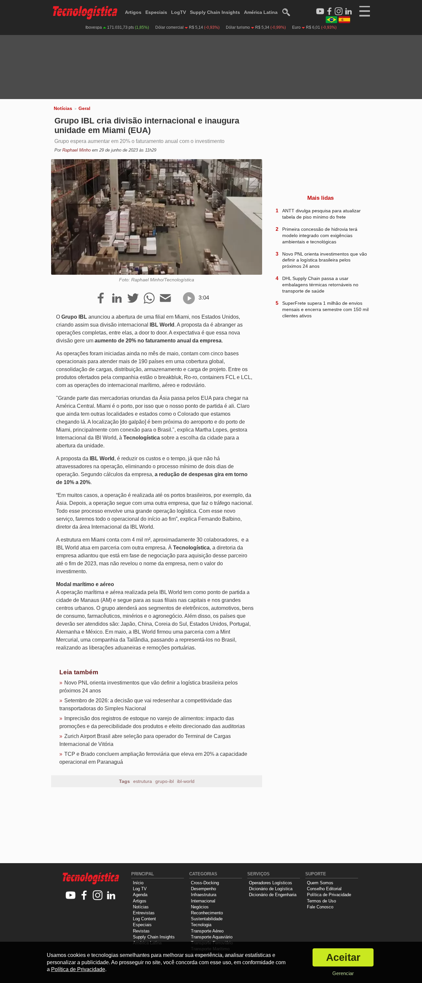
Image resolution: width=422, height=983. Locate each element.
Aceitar (343, 957)
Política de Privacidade (329, 894)
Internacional (203, 900)
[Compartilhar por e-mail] (165, 298)
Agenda (140, 894)
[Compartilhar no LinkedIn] (117, 298)
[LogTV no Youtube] (70, 895)
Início (138, 882)
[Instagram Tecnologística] (339, 11)
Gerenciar (343, 973)
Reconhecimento (207, 912)
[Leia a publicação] (189, 298)
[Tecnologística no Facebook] (84, 895)
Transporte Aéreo (207, 931)
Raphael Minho (76, 150)
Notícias (63, 108)
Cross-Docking (205, 882)
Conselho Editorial (324, 888)
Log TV (140, 888)
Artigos (133, 12)
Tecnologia (201, 924)
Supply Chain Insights (215, 12)
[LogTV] (320, 11)
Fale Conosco (320, 906)
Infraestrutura (203, 894)
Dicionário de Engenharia (272, 894)
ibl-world (186, 781)
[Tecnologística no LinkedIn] (111, 895)
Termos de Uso (321, 900)
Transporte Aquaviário (211, 936)
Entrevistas (144, 912)
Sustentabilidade (207, 918)
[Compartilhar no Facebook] (100, 298)
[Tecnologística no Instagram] (98, 895)
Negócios (200, 906)
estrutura (142, 781)
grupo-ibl (164, 781)
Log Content (144, 918)
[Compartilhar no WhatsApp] (149, 298)
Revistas (141, 931)
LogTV (178, 12)
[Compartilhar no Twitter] (133, 298)
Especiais (156, 12)
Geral (84, 108)
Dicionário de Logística (270, 888)
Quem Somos (320, 882)
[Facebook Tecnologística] (329, 11)
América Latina (261, 12)
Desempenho (203, 888)
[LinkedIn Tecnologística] (348, 11)
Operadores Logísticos (270, 882)
